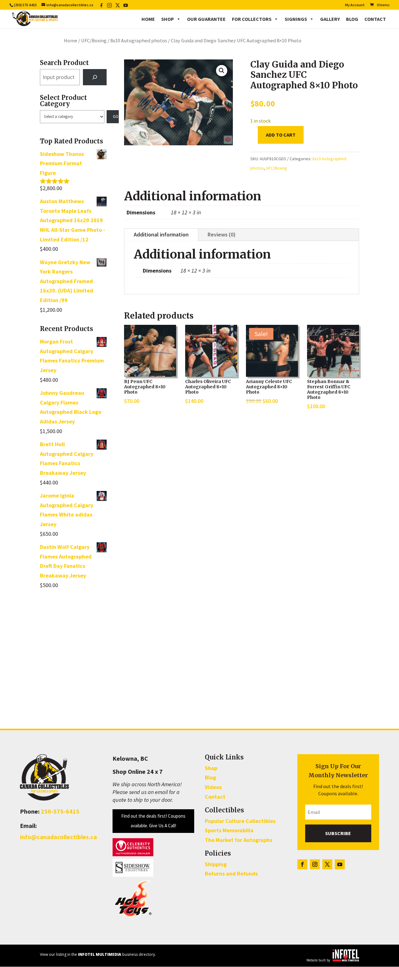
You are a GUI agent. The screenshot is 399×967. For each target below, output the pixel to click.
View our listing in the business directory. (98, 954)
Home (148, 19)
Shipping (216, 864)
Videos (213, 787)
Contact (375, 19)
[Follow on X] (327, 864)
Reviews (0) (222, 234)
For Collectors (252, 19)
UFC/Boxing (94, 40)
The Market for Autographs (238, 839)
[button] (221, 70)
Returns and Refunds (231, 873)
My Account (355, 5)
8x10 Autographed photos (138, 40)
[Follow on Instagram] (315, 864)
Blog (352, 19)
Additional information (161, 234)
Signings (296, 19)
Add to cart (281, 135)
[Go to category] (113, 116)
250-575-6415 (60, 811)
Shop (167, 19)
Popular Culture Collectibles (240, 821)
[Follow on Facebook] (302, 864)
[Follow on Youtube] (340, 864)
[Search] (95, 77)
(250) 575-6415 (25, 4)
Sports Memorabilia (229, 830)
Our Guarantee (206, 19)
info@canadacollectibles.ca (58, 837)
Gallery (330, 19)
